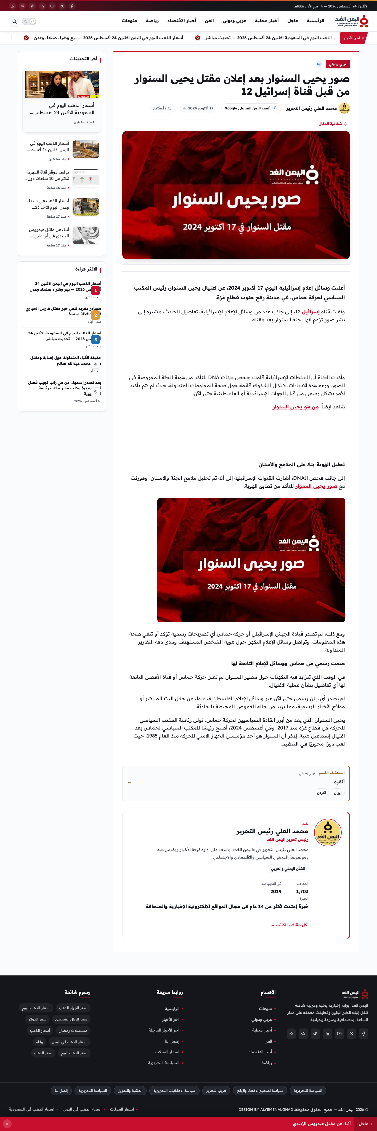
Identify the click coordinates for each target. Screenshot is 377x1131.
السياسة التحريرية (163, 1063)
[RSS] (12, 6)
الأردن (321, 793)
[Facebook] (72, 6)
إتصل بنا (172, 1041)
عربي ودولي (234, 20)
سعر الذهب (43, 1053)
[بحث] (14, 21)
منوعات (129, 20)
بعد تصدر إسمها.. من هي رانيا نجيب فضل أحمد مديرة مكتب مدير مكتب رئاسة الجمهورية (64, 388)
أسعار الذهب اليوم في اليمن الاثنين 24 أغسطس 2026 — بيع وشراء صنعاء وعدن (117, 37)
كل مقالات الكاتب (289, 924)
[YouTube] (52, 6)
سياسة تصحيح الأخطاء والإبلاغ (260, 1090)
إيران (338, 793)
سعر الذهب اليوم (74, 1053)
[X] (62, 6)
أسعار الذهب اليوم (36, 1008)
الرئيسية (315, 20)
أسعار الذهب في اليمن (69, 1042)
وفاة (39, 1042)
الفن (209, 20)
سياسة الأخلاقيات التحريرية (174, 1090)
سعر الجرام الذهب (73, 1008)
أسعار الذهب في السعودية (31, 1109)
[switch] (29, 21)
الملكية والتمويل (130, 1090)
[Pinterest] (32, 6)
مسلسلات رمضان (73, 1030)
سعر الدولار (37, 1019)
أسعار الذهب (40, 1030)
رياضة (152, 20)
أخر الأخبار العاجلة (164, 1030)
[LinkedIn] (42, 6)
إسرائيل (311, 311)
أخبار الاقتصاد (182, 20)
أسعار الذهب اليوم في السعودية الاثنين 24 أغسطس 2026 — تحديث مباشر (283, 37)
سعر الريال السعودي (71, 1019)
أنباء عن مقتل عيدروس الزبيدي (322, 1123)
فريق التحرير (216, 1090)
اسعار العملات (167, 1052)
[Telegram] (22, 6)
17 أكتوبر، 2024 (200, 108)
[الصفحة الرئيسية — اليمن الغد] (351, 21)
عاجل (293, 20)
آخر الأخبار (170, 1019)
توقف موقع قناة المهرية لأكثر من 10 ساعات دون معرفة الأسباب (47, 178)
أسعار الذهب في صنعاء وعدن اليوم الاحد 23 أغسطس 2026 (48, 207)
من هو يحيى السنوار (296, 406)
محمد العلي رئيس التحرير (311, 108)
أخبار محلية (267, 20)
